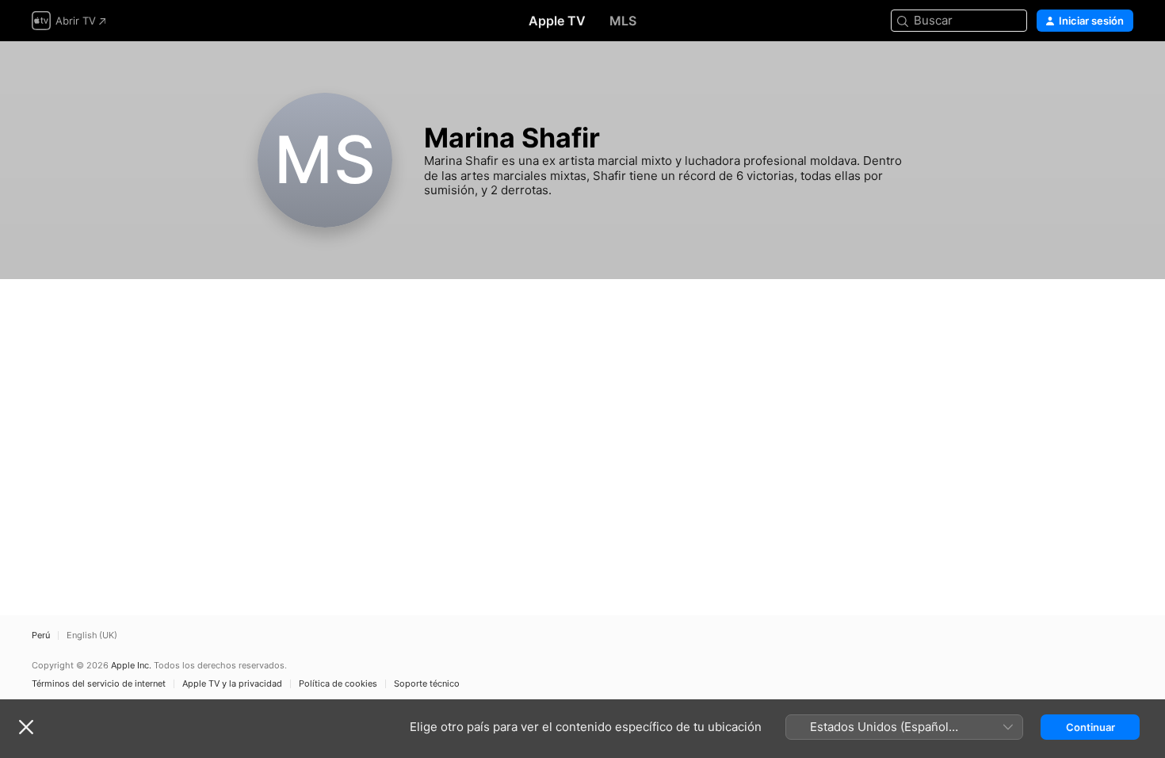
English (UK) (92, 635)
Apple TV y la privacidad (232, 684)
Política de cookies (338, 684)
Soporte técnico (427, 684)
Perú (41, 635)
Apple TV (557, 21)
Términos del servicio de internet (99, 684)
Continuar (1090, 727)
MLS (622, 21)
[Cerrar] (26, 727)
